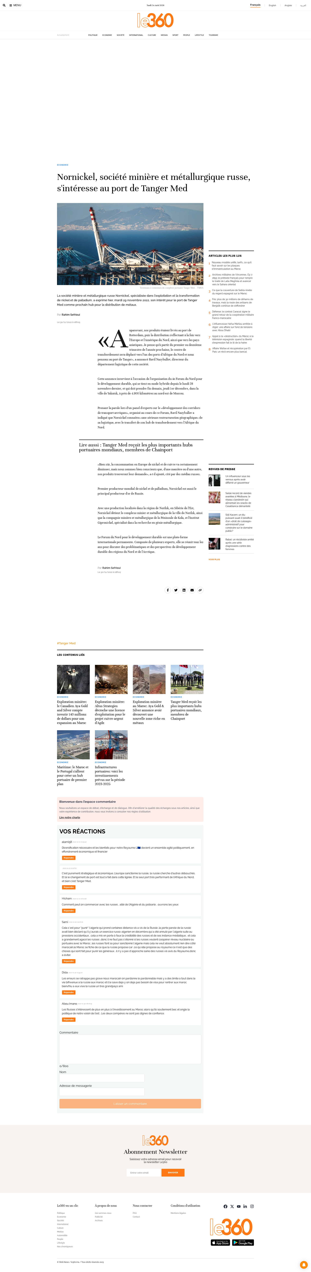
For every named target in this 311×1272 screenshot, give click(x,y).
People (186, 35)
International (136, 35)
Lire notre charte (69, 817)
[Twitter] (232, 1206)
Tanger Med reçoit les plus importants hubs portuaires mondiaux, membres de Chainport (136, 447)
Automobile (62, 1235)
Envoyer (173, 1172)
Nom (62, 1072)
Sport (175, 35)
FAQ (135, 1213)
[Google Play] (243, 1242)
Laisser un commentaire (130, 1103)
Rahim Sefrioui (71, 314)
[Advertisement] (97, 87)
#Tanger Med (66, 643)
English (272, 5)
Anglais (288, 5)
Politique (93, 35)
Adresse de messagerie (75, 1085)
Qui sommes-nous (103, 1213)
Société (120, 35)
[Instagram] (252, 1206)
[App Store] (220, 1242)
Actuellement (63, 35)
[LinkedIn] (245, 1206)
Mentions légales (178, 1213)
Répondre (69, 858)
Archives (99, 1220)
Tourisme (213, 35)
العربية (303, 5)
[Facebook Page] (225, 1206)
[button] (304, 1265)
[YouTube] (239, 1206)
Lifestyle (199, 35)
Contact (136, 1217)
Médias (164, 35)
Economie (107, 35)
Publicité (99, 1217)
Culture (152, 35)
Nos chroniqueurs (65, 1246)
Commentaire (68, 1032)
